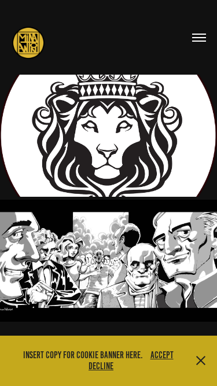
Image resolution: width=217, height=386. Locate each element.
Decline (101, 366)
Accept (162, 355)
